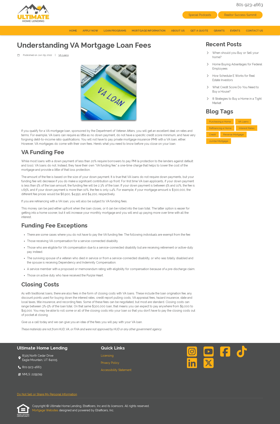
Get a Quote (199, 30)
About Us (178, 30)
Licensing (107, 355)
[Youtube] (208, 351)
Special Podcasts (200, 15)
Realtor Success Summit (240, 15)
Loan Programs (115, 30)
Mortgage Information (148, 30)
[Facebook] (225, 351)
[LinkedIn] (192, 363)
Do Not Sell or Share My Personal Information (47, 394)
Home (73, 30)
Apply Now (90, 30)
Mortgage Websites (45, 410)
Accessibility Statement (116, 370)
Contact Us (254, 30)
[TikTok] (242, 351)
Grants (219, 30)
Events (235, 30)
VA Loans (63, 55)
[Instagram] (192, 351)
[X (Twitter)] (208, 363)
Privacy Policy (110, 362)
